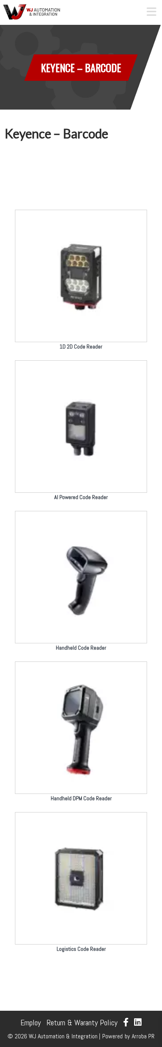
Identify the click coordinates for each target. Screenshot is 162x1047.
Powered (112, 1036)
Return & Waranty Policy (82, 1022)
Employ (30, 1022)
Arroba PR (143, 1036)
